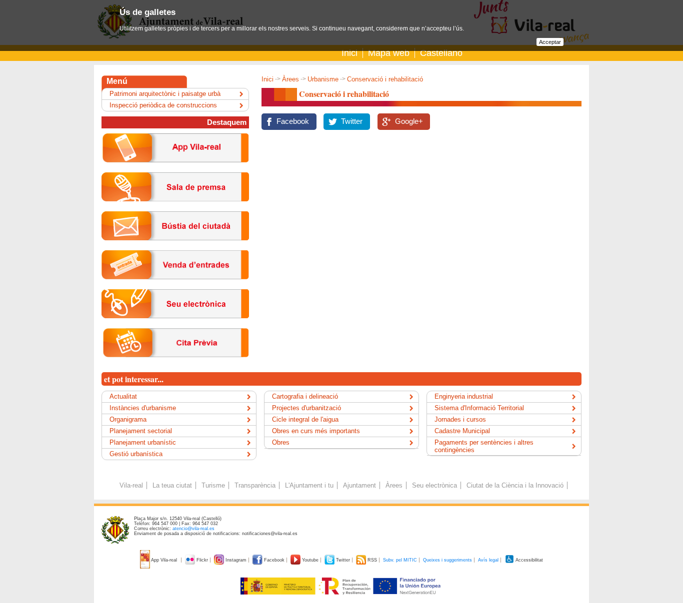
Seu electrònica (434, 485)
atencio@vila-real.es (193, 528)
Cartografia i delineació (305, 396)
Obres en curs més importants (316, 431)
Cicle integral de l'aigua (305, 419)
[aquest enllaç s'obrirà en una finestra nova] (175, 326)
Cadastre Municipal (462, 431)
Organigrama (128, 419)
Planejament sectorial (141, 431)
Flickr (202, 560)
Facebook (292, 121)
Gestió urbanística (136, 454)
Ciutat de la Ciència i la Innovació (515, 485)
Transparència (255, 485)
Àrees (290, 79)
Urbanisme (323, 79)
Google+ (409, 121)
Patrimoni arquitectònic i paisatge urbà (165, 93)
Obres (281, 442)
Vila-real (131, 485)
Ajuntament (359, 485)
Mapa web (389, 53)
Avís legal (488, 560)
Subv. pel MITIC (400, 560)
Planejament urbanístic (143, 442)
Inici (350, 53)
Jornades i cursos (460, 419)
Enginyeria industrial (463, 396)
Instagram (236, 560)
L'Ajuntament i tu (309, 485)
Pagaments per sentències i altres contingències (484, 446)
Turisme (213, 485)
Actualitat (123, 396)
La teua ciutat (172, 485)
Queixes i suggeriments (447, 560)
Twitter (351, 121)
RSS (372, 560)
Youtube (310, 560)
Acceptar (550, 42)
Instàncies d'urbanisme (143, 408)
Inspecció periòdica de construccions (163, 105)
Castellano (441, 53)
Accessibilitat (528, 560)
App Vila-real (164, 560)
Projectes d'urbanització (306, 408)
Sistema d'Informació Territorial (479, 408)
